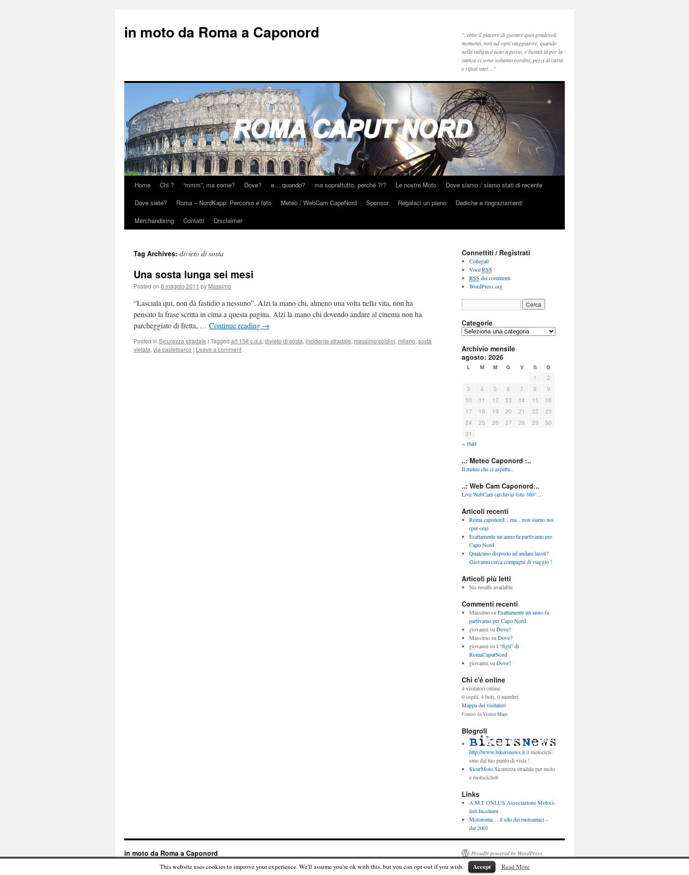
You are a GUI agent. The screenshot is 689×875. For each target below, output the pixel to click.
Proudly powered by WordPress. (507, 853)
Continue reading (239, 325)
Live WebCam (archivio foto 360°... (501, 494)
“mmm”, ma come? (209, 184)
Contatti (193, 220)
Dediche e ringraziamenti (489, 202)
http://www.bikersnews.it (497, 752)
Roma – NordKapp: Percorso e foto (223, 202)
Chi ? (167, 184)
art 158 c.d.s (246, 341)
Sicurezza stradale (182, 341)
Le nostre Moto (416, 184)
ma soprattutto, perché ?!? (350, 184)
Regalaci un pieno (422, 202)
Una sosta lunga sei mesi (194, 274)
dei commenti (489, 278)
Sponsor (377, 202)
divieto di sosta (284, 341)
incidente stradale (328, 341)
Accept (482, 866)
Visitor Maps (495, 714)
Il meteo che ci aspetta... (488, 469)
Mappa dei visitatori (484, 705)
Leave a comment (218, 349)
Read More (516, 866)
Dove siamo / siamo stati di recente (494, 184)
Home (142, 184)
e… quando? (288, 184)
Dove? (253, 184)
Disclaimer (228, 220)
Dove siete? (151, 202)
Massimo (219, 286)
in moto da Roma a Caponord (221, 32)
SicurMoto (481, 768)
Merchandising (154, 220)
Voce (480, 269)
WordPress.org (485, 286)
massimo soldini (374, 341)
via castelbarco (172, 349)
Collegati (479, 261)
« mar (469, 443)
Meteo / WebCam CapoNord (319, 202)
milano (406, 341)
